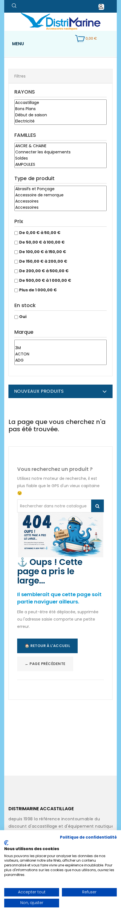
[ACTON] (60, 354)
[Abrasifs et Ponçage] (60, 189)
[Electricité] (60, 121)
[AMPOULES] (60, 165)
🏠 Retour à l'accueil (47, 645)
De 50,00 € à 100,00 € (42, 242)
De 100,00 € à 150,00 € (42, 252)
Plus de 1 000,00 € (38, 290)
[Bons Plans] (60, 109)
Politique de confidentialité (88, 837)
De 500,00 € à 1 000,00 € (45, 280)
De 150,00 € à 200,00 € (43, 261)
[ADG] (60, 360)
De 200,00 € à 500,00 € (44, 271)
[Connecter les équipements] (60, 152)
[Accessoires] (60, 201)
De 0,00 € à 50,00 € (39, 232)
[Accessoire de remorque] (60, 195)
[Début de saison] (60, 115)
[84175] (60, 342)
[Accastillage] (60, 103)
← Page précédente (45, 663)
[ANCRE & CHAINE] (60, 146)
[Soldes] (60, 158)
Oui (22, 316)
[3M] (60, 348)
